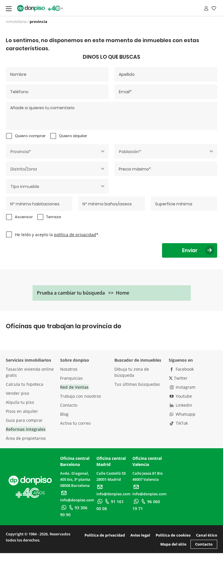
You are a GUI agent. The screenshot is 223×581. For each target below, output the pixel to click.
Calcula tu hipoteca (24, 384)
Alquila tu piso (20, 402)
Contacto (68, 405)
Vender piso (17, 393)
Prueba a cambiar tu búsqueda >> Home (83, 293)
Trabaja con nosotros (80, 396)
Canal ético (206, 535)
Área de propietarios (26, 438)
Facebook (184, 369)
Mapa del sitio (173, 544)
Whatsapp (185, 414)
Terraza (53, 217)
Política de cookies (173, 535)
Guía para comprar (24, 420)
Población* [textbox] (130, 152)
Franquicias (71, 378)
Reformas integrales (26, 429)
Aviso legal (140, 535)
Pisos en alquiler (22, 411)
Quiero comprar (30, 136)
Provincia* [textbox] (20, 152)
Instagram (185, 387)
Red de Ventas (74, 387)
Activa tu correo (75, 423)
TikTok (181, 423)
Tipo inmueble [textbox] (24, 186)
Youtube (183, 396)
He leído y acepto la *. (57, 234)
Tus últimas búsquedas (137, 384)
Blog (64, 414)
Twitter (180, 378)
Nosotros (69, 369)
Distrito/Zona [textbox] (23, 169)
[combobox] (57, 151)
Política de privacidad (104, 535)
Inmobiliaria (16, 21)
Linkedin (183, 405)
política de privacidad (75, 234)
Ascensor (24, 217)
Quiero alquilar (73, 136)
